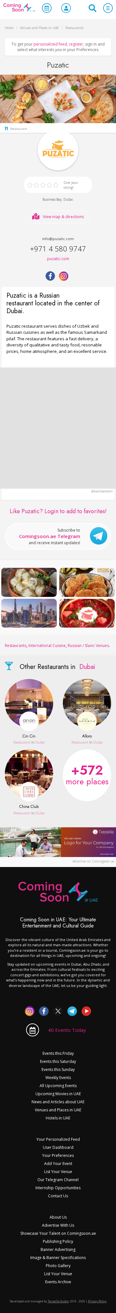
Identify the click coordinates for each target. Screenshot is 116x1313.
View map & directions (63, 216)
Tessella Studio (58, 1301)
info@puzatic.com (58, 238)
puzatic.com (58, 258)
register (76, 44)
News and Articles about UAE (58, 1102)
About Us (58, 1217)
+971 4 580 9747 (58, 248)
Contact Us (58, 1196)
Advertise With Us (58, 1225)
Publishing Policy (58, 1241)
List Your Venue (58, 1171)
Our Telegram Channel (58, 1179)
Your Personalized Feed (58, 1139)
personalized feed (50, 44)
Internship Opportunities (58, 1188)
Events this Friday (58, 1053)
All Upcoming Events (58, 1085)
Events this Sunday (58, 1069)
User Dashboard (58, 1147)
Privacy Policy (97, 1301)
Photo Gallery (58, 1265)
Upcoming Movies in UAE (58, 1093)
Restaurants (15, 645)
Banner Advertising (58, 1249)
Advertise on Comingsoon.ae (93, 861)
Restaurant (22, 742)
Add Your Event (58, 1163)
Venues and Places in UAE (58, 1110)
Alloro (87, 736)
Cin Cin (29, 736)
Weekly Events (58, 1077)
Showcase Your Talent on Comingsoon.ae (58, 1233)
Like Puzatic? (58, 511)
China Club (29, 807)
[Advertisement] (58, 428)
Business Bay (52, 199)
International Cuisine (47, 645)
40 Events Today (67, 1030)
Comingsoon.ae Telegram (49, 536)
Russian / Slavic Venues (88, 645)
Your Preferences (58, 1155)
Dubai (68, 199)
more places (87, 774)
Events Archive (58, 1282)
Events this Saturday (58, 1061)
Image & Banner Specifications (58, 1257)
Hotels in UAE (58, 1118)
